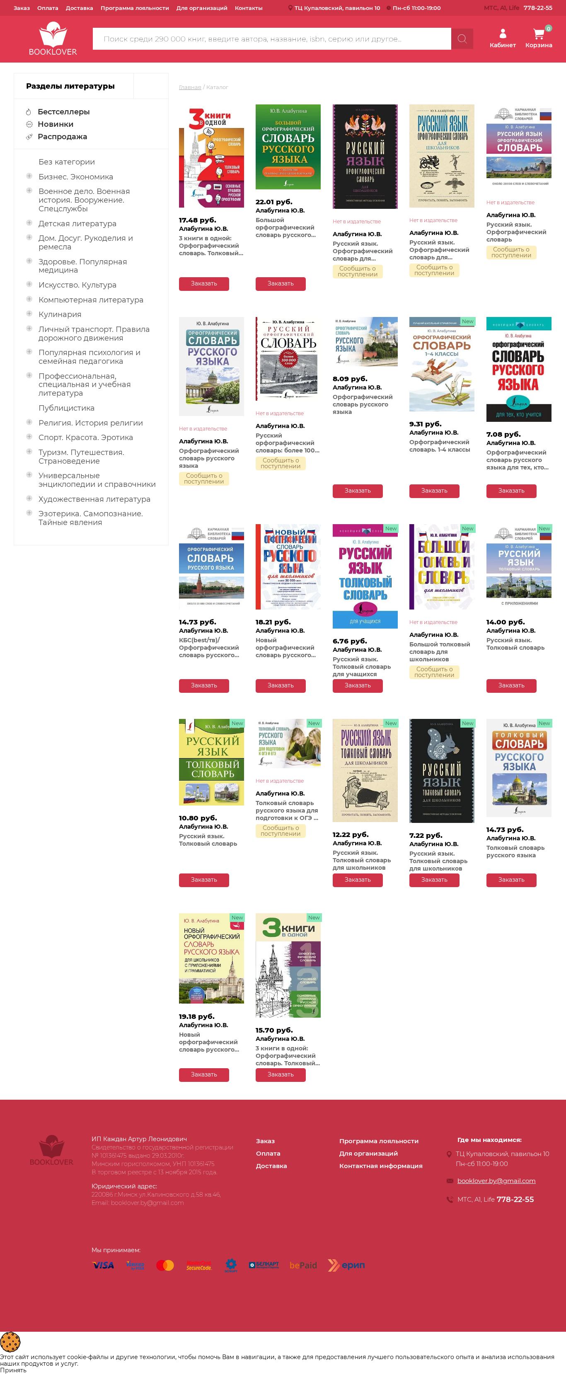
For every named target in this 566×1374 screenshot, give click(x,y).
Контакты (249, 8)
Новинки (56, 124)
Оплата (47, 8)
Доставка (79, 8)
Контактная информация (381, 1166)
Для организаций (202, 8)
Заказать (204, 283)
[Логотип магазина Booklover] (51, 1162)
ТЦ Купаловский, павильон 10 (337, 8)
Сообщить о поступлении (358, 271)
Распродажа (62, 136)
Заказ (22, 8)
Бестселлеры (64, 111)
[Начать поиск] (462, 39)
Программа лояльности (135, 8)
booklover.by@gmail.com (496, 1181)
